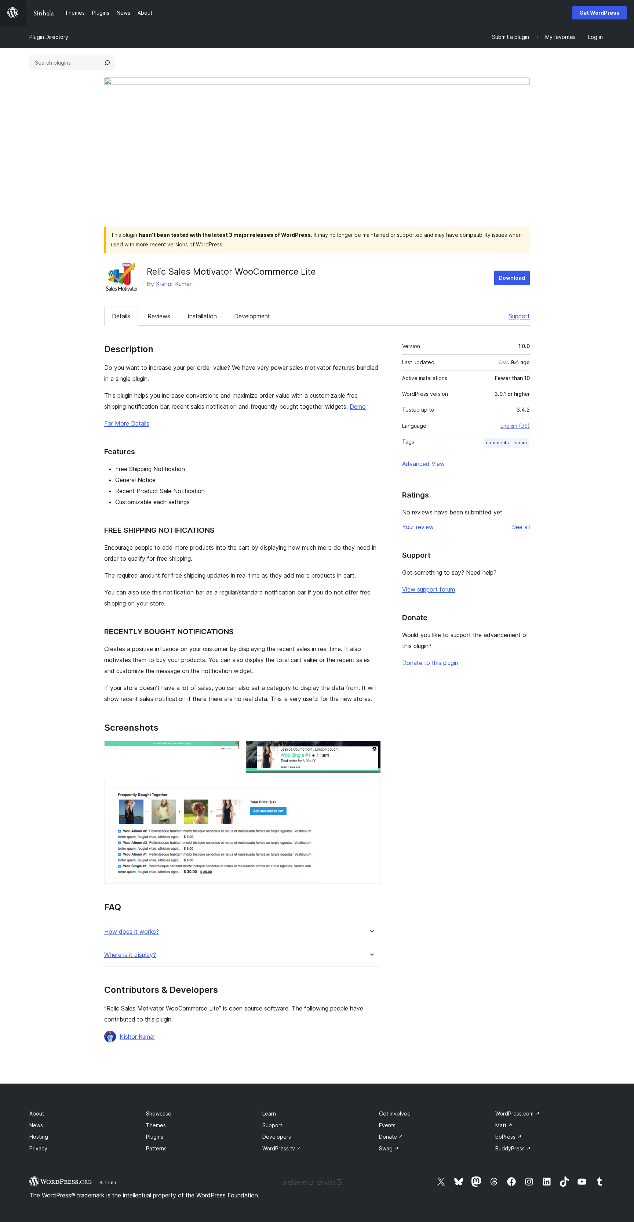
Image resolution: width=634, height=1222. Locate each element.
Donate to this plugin (430, 662)
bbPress (508, 1137)
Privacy (38, 1148)
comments (497, 442)
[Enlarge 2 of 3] (371, 750)
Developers (276, 1137)
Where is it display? (130, 954)
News (36, 1125)
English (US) (515, 426)
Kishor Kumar (174, 284)
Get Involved (395, 1113)
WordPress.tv (281, 1148)
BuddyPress (513, 1148)
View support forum (428, 589)
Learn (269, 1113)
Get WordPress (599, 13)
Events (387, 1125)
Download (512, 278)
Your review (418, 527)
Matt (504, 1125)
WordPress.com (517, 1113)
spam (521, 442)
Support (519, 316)
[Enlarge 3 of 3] (371, 788)
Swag (389, 1148)
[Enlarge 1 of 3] (229, 750)
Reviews (158, 316)
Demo (358, 406)
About (36, 1113)
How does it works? (131, 931)
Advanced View (423, 463)
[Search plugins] (107, 62)
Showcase (158, 1113)
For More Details (126, 423)
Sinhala (107, 1182)
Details (121, 316)
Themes (156, 1125)
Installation (202, 316)
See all (521, 527)
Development (252, 316)
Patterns (156, 1148)
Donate (391, 1137)
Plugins (154, 1137)
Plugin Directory (48, 37)
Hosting (38, 1137)
